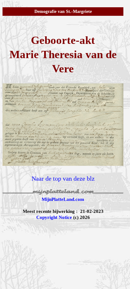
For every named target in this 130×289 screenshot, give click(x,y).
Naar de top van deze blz (63, 178)
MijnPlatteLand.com (63, 199)
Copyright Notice (54, 217)
